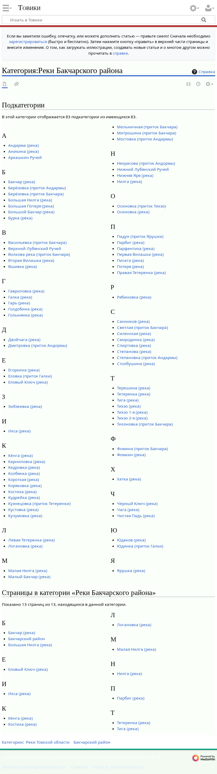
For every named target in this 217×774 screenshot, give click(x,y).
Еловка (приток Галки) (30, 376)
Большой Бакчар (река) (31, 211)
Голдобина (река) (25, 309)
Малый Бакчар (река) (29, 576)
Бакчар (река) (21, 181)
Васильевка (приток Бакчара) (37, 242)
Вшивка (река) (22, 266)
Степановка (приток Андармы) (147, 357)
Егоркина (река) (24, 369)
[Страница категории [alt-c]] (5, 84)
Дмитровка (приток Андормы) (37, 345)
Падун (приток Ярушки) (140, 236)
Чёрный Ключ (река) (137, 503)
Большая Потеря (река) (31, 206)
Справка (206, 71)
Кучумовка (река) (25, 515)
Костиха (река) (22, 491)
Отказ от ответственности (117, 767)
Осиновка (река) (133, 211)
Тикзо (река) (129, 406)
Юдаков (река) (131, 539)
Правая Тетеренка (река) (141, 272)
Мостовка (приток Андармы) (145, 138)
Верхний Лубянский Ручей (34, 248)
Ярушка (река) (131, 570)
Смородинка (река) (136, 339)
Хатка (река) (129, 479)
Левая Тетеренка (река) (31, 539)
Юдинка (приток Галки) (140, 546)
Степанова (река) (134, 351)
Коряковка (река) (25, 485)
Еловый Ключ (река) (28, 382)
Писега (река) (130, 260)
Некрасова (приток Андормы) (146, 163)
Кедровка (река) (24, 467)
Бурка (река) (20, 217)
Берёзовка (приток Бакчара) (36, 193)
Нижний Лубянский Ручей (143, 169)
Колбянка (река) (24, 473)
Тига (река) (128, 400)
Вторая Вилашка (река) (31, 260)
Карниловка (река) (26, 461)
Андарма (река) (23, 145)
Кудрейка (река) (24, 497)
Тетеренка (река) (133, 394)
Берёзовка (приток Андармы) (37, 187)
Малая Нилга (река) (27, 570)
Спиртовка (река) (134, 345)
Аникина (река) (23, 151)
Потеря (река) (130, 266)
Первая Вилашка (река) (140, 254)
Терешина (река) (133, 387)
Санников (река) (133, 321)
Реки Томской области (48, 742)
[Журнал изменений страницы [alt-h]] (198, 84)
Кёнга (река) (20, 455)
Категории (12, 742)
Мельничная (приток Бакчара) (147, 126)
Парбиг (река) (130, 242)
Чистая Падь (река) (136, 515)
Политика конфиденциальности (34, 767)
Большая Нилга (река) (30, 199)
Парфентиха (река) (136, 248)
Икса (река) (19, 430)
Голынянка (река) (25, 315)
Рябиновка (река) (134, 297)
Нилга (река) (129, 181)
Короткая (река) (23, 479)
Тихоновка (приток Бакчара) (145, 424)
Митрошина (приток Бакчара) (146, 132)
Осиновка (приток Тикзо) (141, 206)
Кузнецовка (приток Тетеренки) (39, 503)
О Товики (79, 767)
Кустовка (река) (23, 509)
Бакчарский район (26, 638)
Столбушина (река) (136, 363)
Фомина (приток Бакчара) (142, 448)
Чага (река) (128, 509)
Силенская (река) (134, 333)
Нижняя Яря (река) (135, 175)
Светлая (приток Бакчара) (142, 327)
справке (120, 53)
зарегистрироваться (28, 41)
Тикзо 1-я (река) (132, 412)
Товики (29, 7)
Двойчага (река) (24, 339)
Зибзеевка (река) (25, 406)
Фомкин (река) (131, 454)
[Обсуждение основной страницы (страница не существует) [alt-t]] (17, 84)
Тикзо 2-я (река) (132, 418)
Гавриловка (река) (26, 291)
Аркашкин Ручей (25, 157)
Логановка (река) (25, 546)
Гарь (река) (19, 302)
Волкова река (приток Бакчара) (39, 254)
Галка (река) (20, 297)
